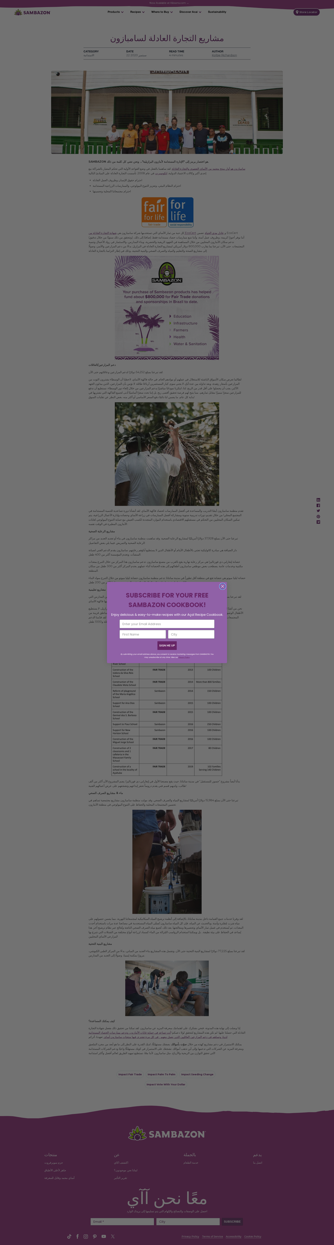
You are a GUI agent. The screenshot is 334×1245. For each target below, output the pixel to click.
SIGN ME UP (167, 645)
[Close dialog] (223, 586)
